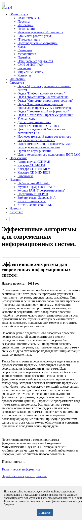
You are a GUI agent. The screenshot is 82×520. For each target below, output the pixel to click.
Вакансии (24, 68)
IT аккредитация (29, 39)
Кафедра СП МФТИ (31, 165)
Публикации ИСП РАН (34, 183)
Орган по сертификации (34, 151)
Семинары (25, 50)
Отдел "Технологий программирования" (45, 115)
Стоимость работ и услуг (35, 36)
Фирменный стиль (30, 71)
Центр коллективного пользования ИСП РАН (49, 154)
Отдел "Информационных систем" (41, 93)
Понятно (45, 512)
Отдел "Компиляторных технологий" (43, 97)
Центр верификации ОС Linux (38, 125)
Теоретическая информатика (21, 469)
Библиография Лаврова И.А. (37, 197)
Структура (17, 82)
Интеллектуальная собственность (40, 32)
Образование (18, 158)
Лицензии (16, 212)
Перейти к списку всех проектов (24, 476)
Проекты (24, 21)
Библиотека (25, 176)
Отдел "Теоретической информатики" (43, 111)
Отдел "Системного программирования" (45, 100)
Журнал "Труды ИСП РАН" (36, 187)
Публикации (26, 28)
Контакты (24, 75)
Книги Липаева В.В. (32, 201)
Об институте (19, 14)
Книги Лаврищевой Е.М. (35, 204)
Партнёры (24, 57)
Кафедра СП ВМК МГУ (34, 169)
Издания (15, 179)
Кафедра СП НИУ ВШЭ (34, 172)
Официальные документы (35, 61)
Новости (15, 208)
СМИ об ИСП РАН (31, 64)
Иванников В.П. (29, 18)
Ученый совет (27, 118)
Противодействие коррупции (38, 43)
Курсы (22, 46)
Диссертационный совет (34, 122)
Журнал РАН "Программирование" (41, 190)
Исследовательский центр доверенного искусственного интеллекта (44, 138)
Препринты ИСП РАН (33, 194)
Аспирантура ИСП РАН (34, 161)
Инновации (25, 25)
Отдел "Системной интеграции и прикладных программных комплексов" (45, 105)
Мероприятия (27, 54)
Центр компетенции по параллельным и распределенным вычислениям (45, 145)
